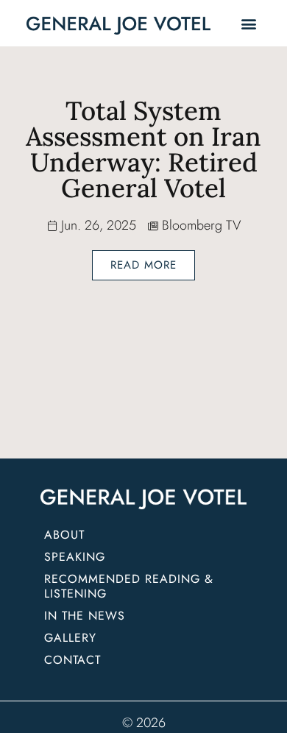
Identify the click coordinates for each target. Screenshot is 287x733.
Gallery (70, 637)
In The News (84, 615)
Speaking (74, 556)
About (64, 534)
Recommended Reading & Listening (131, 586)
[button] (248, 23)
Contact (72, 659)
